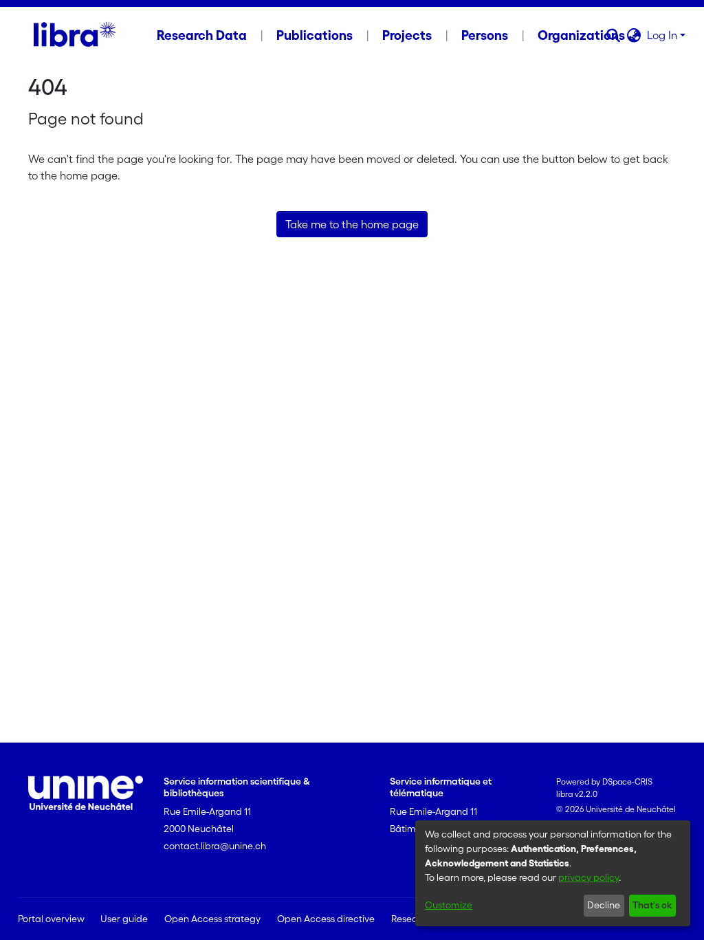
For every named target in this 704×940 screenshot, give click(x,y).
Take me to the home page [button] (352, 224)
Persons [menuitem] (484, 35)
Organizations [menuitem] (581, 35)
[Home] (74, 35)
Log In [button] (663, 35)
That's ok (652, 904)
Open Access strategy (212, 918)
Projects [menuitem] (407, 35)
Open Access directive (326, 918)
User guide (124, 918)
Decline (603, 904)
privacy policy (588, 877)
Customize (448, 904)
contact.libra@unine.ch (215, 845)
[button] (613, 35)
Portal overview (51, 918)
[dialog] (552, 873)
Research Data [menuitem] (202, 35)
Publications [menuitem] (314, 35)
